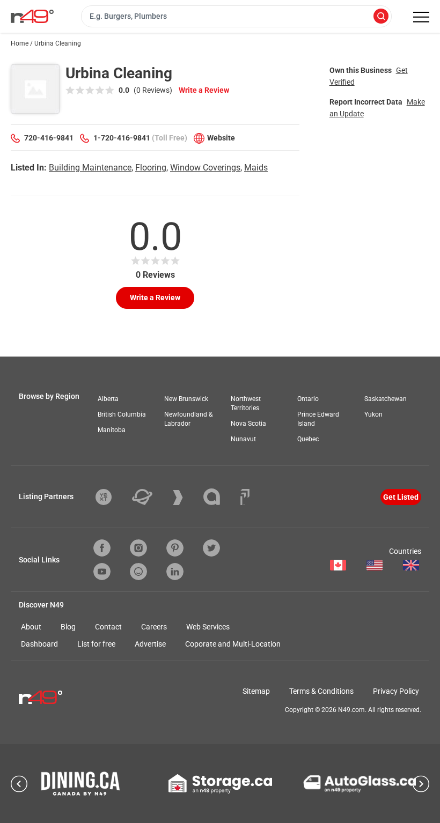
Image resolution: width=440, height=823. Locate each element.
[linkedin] (175, 571)
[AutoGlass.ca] (359, 784)
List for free (96, 644)
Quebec (308, 439)
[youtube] (102, 571)
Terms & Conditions (321, 691)
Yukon (373, 414)
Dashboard (39, 644)
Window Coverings (205, 167)
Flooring (150, 167)
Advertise (150, 644)
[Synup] (186, 497)
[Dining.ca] (80, 783)
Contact (108, 626)
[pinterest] (175, 548)
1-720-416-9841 (121, 138)
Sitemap (256, 691)
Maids (256, 167)
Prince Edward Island (318, 419)
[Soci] (245, 497)
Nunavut (243, 439)
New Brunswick (186, 399)
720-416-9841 (49, 138)
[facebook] (102, 548)
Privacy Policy (396, 691)
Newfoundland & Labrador (188, 419)
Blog (68, 626)
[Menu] (421, 17)
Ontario (308, 399)
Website (221, 138)
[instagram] (138, 548)
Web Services (208, 626)
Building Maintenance (90, 167)
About (31, 626)
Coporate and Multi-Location (233, 644)
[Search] (380, 17)
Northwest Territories (246, 403)
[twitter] (211, 548)
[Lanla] (219, 496)
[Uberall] (150, 497)
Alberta (108, 399)
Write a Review (204, 90)
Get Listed (401, 497)
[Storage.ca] (220, 784)
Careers (154, 626)
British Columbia (122, 414)
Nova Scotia (248, 423)
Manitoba (112, 430)
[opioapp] (138, 571)
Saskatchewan (385, 399)
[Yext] (111, 497)
